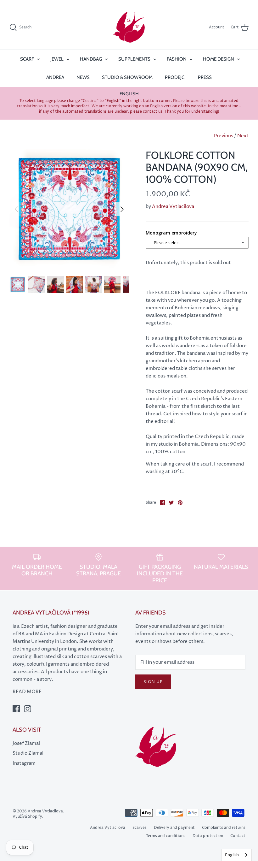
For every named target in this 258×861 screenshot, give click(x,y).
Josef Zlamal (26, 743)
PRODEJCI (175, 77)
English (232, 855)
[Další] (122, 209)
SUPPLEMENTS (134, 59)
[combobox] (237, 855)
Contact (237, 836)
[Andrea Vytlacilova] (129, 27)
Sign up (153, 682)
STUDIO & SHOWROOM (127, 77)
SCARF (27, 59)
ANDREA (55, 77)
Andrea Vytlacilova (173, 206)
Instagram (24, 763)
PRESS (205, 77)
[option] (69, 209)
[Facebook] (16, 708)
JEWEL (57, 59)
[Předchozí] (16, 209)
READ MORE (27, 691)
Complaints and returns (223, 827)
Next (243, 136)
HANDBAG (91, 59)
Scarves (139, 827)
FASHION (177, 59)
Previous (223, 136)
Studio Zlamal (28, 753)
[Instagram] (27, 708)
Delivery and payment (174, 827)
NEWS (83, 77)
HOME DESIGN (218, 59)
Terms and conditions (165, 836)
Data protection (208, 836)
